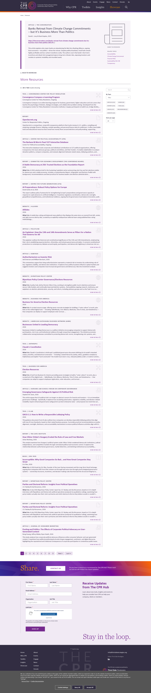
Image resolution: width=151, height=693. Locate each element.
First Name (29, 582)
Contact (115, 2)
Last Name (53, 582)
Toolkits (86, 7)
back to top (75, 649)
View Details (94, 110)
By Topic (108, 94)
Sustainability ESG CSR (113, 61)
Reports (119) (111, 106)
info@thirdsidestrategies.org (117, 652)
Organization (30, 599)
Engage (102, 2)
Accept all (90, 687)
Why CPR (71, 7)
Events (95, 2)
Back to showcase (29, 73)
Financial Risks (111, 59)
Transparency (111, 63)
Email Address (30, 591)
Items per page (110, 118)
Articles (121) (111, 102)
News (108, 2)
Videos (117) (110, 109)
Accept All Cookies (49, 617)
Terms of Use (25, 681)
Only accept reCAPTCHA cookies (49, 614)
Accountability (111, 54)
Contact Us (56, 568)
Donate (122, 2)
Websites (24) (111, 113)
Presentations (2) (122, 109)
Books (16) (121, 102)
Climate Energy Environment (115, 56)
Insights (100, 7)
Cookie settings (63, 687)
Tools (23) (121, 106)
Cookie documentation (37, 681)
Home (21, 15)
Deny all (77, 687)
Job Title (52, 599)
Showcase (115, 7)
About (89, 2)
